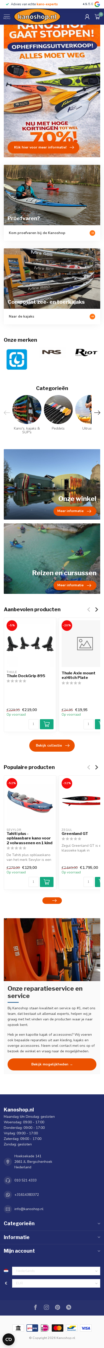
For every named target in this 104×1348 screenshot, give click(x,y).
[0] (97, 17)
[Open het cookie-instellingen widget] (9, 1339)
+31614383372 (26, 1194)
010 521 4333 (25, 1180)
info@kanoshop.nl (28, 1209)
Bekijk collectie (49, 745)
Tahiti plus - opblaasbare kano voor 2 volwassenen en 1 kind (30, 838)
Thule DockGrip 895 (26, 676)
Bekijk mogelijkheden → (52, 1064)
